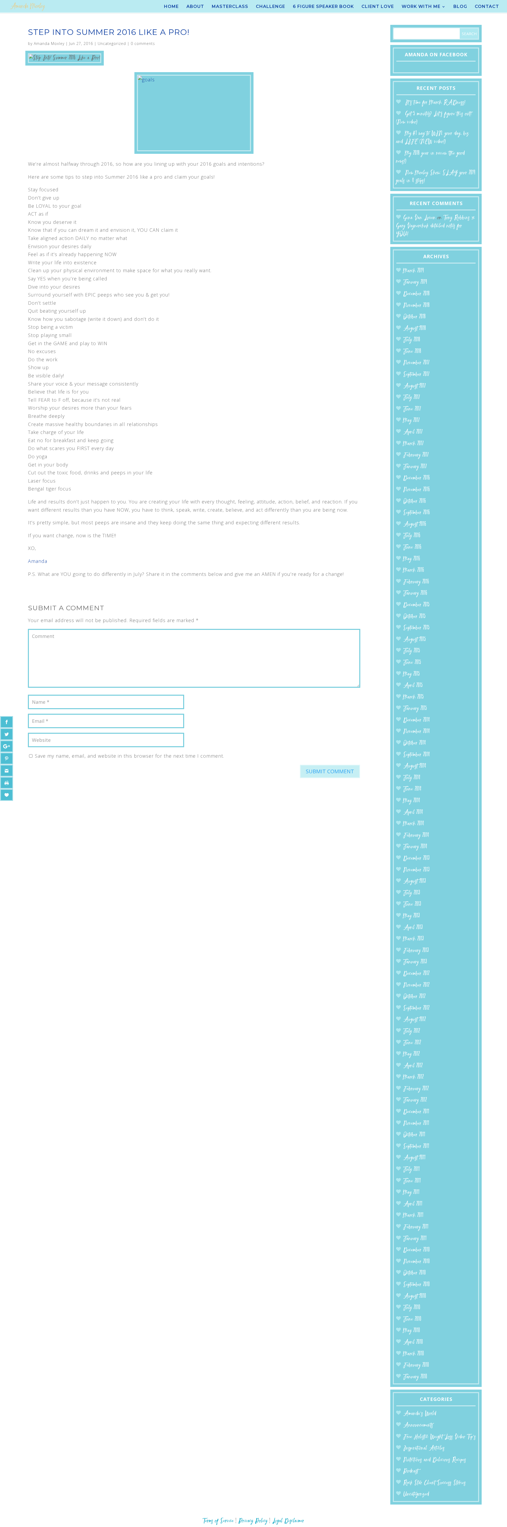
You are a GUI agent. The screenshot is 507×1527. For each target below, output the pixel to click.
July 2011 (411, 1170)
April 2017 (413, 432)
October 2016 (414, 501)
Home (171, 7)
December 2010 (416, 1250)
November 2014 (416, 732)
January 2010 (415, 1377)
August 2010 (414, 1296)
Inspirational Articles (424, 1448)
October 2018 (414, 317)
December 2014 (416, 720)
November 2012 (416, 985)
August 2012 (414, 1020)
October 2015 (414, 617)
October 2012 (414, 997)
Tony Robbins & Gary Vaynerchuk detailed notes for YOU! (435, 226)
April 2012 (413, 1066)
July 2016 (411, 536)
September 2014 (416, 755)
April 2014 (413, 812)
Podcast (410, 1471)
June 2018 (412, 352)
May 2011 (411, 1193)
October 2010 (414, 1273)
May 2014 (411, 801)
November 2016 (416, 490)
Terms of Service (218, 1521)
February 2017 (416, 455)
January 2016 (415, 593)
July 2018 (411, 340)
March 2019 (413, 271)
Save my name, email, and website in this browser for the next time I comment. (129, 756)
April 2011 (412, 1204)
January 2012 (415, 1100)
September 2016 (416, 513)
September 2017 (416, 375)
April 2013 (413, 928)
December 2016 (416, 478)
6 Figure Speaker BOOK (323, 7)
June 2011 (412, 1181)
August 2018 (414, 329)
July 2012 (411, 1031)
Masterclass (230, 7)
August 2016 (414, 524)
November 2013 (416, 870)
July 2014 (411, 778)
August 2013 (414, 881)
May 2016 (411, 559)
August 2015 (414, 640)
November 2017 (416, 363)
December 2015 (416, 605)
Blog (460, 7)
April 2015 (413, 686)
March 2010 (413, 1354)
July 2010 (411, 1308)
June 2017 (412, 409)
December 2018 (416, 294)
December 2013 (416, 858)
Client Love (378, 7)
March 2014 (413, 824)
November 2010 (416, 1262)
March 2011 (413, 1216)
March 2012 (413, 1077)
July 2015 (411, 651)
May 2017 (411, 421)
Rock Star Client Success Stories (434, 1483)
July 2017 (411, 398)
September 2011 (416, 1147)
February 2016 (416, 582)
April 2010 (413, 1342)
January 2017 (415, 467)
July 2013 (411, 893)
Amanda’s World (419, 1414)
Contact (487, 7)
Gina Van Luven (419, 218)
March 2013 (413, 939)
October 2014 (414, 743)
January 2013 (415, 962)
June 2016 (412, 547)
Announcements (418, 1425)
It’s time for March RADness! (435, 103)
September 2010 (416, 1285)
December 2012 (416, 974)
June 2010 (412, 1319)
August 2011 (414, 1158)
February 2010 (416, 1365)
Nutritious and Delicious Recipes (434, 1460)
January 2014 (415, 847)
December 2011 (416, 1112)
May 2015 (411, 674)
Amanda (37, 561)
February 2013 (416, 951)
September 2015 (416, 628)
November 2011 (416, 1124)
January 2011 (415, 1239)
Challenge (270, 7)
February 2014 (416, 835)
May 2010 (411, 1331)
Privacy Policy (252, 1521)
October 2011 (414, 1135)
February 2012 (416, 1089)
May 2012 (411, 1054)
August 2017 (414, 386)
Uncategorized (112, 43)
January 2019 (415, 282)
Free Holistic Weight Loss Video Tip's (439, 1437)
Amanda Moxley (49, 43)
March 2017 (413, 444)
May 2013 (411, 916)
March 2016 (413, 570)
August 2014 (414, 766)
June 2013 (412, 904)
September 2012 (416, 1008)
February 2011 (416, 1227)
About (195, 7)
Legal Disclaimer (288, 1521)
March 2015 (413, 697)
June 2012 (412, 1043)
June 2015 (412, 663)
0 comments (143, 43)
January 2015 (415, 709)
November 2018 (416, 306)
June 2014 (412, 789)
